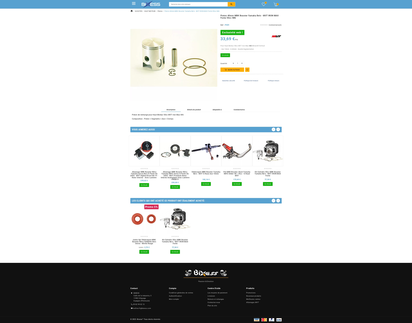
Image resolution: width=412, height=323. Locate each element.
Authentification (175, 296)
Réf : (222, 25)
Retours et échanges (216, 299)
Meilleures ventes (253, 299)
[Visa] (256, 320)
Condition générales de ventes (181, 293)
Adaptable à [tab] (217, 110)
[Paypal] (271, 320)
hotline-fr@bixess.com (142, 308)
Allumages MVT (252, 302)
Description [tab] (171, 110)
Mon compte (174, 299)
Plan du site (212, 306)
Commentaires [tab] (239, 110)
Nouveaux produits (253, 296)
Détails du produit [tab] (194, 110)
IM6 (250, 46)
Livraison (211, 296)
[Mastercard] (264, 320)
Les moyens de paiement (217, 293)
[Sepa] (279, 320)
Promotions (251, 293)
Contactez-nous (214, 302)
